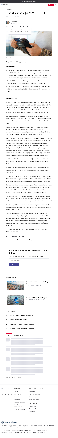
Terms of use (12, 432)
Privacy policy (4, 432)
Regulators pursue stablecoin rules (22, 324)
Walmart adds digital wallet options (22, 328)
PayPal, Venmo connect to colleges (21, 315)
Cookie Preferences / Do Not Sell (36, 432)
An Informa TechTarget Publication (29, 1)
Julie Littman (14, 21)
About (16, 391)
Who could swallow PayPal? (37, 298)
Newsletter (17, 399)
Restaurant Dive (33, 409)
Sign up (50, 4)
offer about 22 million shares (32, 107)
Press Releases (18, 406)
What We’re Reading (19, 409)
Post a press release (16, 377)
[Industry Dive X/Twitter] (8, 394)
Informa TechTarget (27, 425)
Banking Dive (32, 406)
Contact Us (17, 397)
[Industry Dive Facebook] (5, 394)
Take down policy (21, 432)
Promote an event (34, 399)
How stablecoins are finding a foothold (38, 283)
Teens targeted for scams (18, 319)
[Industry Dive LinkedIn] (2, 394)
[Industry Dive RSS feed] (11, 394)
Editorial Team (18, 394)
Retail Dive (32, 411)
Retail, (15, 239)
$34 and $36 (32, 105)
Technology (28, 239)
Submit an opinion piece (35, 397)
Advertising (32, 391)
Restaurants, (21, 239)
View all (8, 377)
